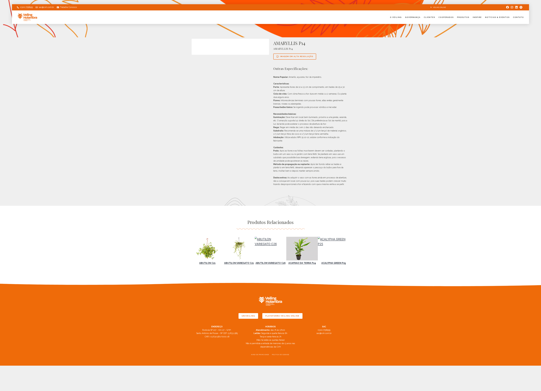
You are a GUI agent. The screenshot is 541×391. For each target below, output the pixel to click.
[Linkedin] (516, 7)
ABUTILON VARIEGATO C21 (239, 263)
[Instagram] (512, 7)
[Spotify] (521, 7)
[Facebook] (507, 7)
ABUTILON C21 (207, 263)
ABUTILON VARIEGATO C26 (271, 263)
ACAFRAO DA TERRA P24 (302, 263)
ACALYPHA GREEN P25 (333, 263)
